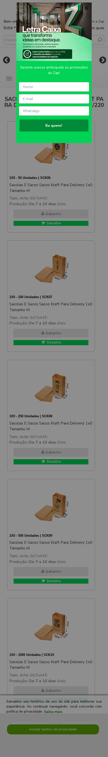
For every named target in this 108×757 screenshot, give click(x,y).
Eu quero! (53, 125)
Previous (7, 60)
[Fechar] (86, 8)
